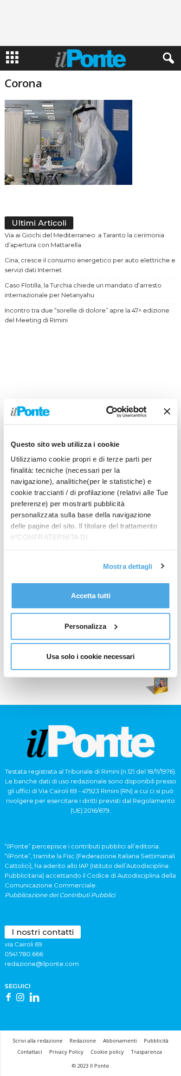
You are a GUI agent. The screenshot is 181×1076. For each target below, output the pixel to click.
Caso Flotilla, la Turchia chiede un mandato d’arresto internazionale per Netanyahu (83, 290)
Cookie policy (107, 1051)
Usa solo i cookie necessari (90, 656)
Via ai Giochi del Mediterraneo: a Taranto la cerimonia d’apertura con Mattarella (84, 239)
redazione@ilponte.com (42, 963)
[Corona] (90, 142)
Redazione (83, 1040)
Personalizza (85, 626)
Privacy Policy (66, 1051)
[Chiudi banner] (167, 411)
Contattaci (29, 1051)
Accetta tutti (90, 596)
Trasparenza (146, 1051)
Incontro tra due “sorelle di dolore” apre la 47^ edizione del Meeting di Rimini (87, 315)
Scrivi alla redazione (38, 1040)
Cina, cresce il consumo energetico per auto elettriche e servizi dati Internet (90, 265)
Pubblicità (156, 1040)
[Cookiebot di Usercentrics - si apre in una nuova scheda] (110, 411)
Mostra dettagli (128, 566)
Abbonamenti (120, 1040)
